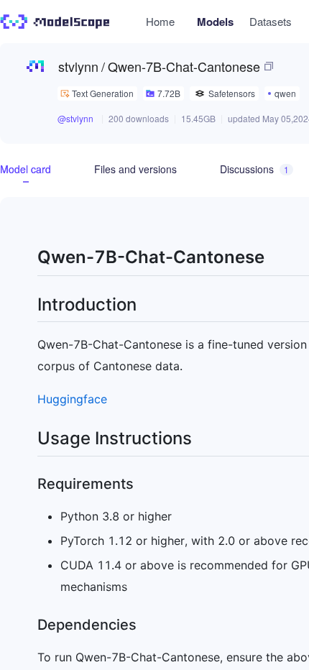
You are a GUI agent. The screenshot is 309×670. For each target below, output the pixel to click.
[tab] (25, 169)
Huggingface (72, 399)
